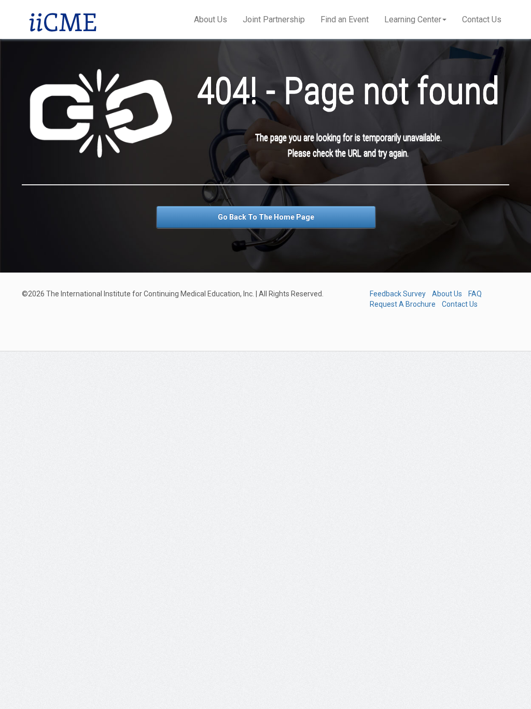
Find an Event (344, 19)
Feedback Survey (398, 294)
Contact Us (481, 19)
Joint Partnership (274, 19)
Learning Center (412, 19)
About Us (210, 19)
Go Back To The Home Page (266, 217)
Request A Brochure (403, 304)
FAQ (475, 294)
